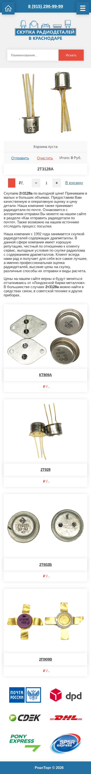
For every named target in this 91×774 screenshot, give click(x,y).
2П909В (45, 659)
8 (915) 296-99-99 (45, 6)
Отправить (20, 158)
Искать (71, 55)
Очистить (45, 158)
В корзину (74, 183)
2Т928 (45, 469)
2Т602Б (45, 564)
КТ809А (45, 375)
